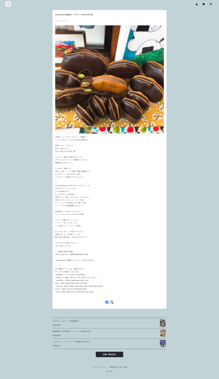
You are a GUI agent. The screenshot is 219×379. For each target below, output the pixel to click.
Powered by (107, 375)
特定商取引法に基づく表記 (118, 367)
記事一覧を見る (109, 354)
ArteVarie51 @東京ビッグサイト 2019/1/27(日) (74, 15)
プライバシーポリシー (99, 367)
